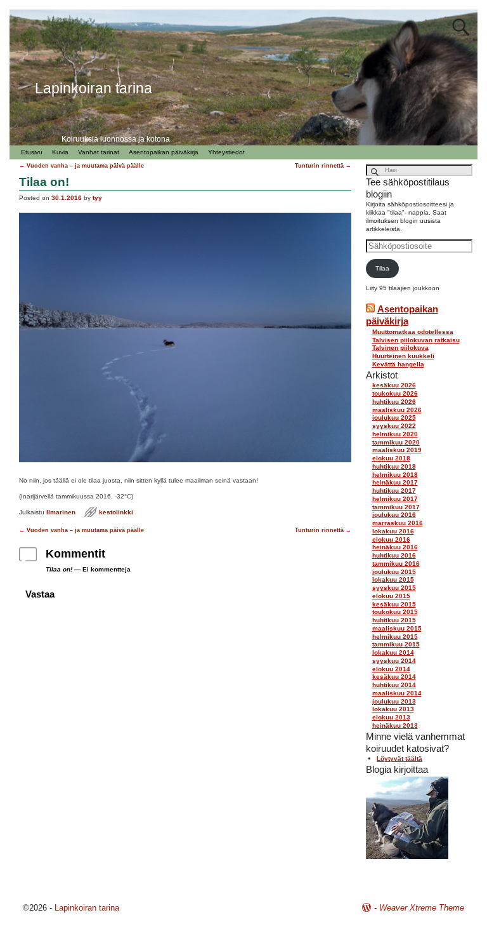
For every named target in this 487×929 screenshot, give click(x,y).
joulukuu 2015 (394, 571)
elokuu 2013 (391, 717)
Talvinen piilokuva (400, 347)
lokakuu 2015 (393, 579)
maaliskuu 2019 (397, 449)
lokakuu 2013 (393, 708)
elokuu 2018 (391, 458)
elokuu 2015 (391, 595)
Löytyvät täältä (399, 758)
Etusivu (31, 152)
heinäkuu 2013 (395, 725)
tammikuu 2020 (396, 442)
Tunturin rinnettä (323, 166)
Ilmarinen (60, 512)
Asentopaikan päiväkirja (163, 152)
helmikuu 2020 (395, 434)
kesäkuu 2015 (394, 604)
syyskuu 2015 (394, 587)
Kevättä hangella (398, 364)
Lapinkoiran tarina (87, 907)
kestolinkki (116, 512)
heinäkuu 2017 (395, 482)
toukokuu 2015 (395, 611)
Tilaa (382, 268)
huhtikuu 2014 (394, 684)
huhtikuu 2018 (394, 466)
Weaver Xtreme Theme (421, 907)
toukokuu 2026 (395, 393)
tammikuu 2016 (396, 563)
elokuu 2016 (391, 539)
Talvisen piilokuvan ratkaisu (416, 340)
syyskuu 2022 (394, 425)
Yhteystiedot (226, 152)
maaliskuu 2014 (397, 693)
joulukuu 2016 (394, 514)
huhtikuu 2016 (394, 555)
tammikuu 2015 (396, 644)
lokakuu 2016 (393, 531)
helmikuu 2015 (395, 636)
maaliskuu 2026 (397, 409)
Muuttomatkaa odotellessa (412, 331)
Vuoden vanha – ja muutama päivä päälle (81, 166)
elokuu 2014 (391, 668)
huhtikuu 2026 (394, 401)
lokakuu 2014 (393, 652)
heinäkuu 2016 (395, 547)
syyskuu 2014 (394, 660)
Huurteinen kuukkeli (403, 355)
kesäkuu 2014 (394, 676)
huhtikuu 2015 (394, 620)
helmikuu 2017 (395, 498)
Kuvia (60, 152)
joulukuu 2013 (394, 701)
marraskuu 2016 (397, 522)
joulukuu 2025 (394, 417)
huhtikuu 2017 (394, 490)
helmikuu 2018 (395, 474)
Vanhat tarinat (98, 152)
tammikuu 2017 (396, 507)
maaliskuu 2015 (397, 628)
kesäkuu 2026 (394, 385)
